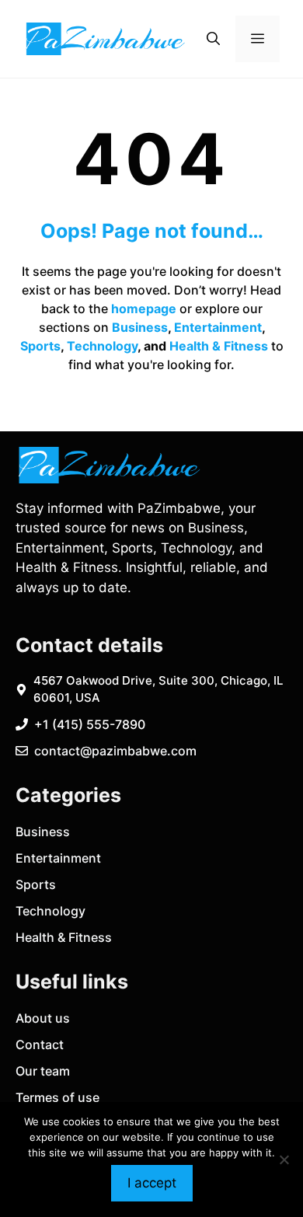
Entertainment (218, 327)
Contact (40, 1044)
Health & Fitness (218, 346)
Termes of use (57, 1097)
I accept (151, 1183)
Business (140, 327)
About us (43, 1018)
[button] (213, 39)
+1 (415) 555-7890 (89, 724)
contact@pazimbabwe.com (115, 750)
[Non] (283, 1159)
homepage (143, 308)
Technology (102, 346)
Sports (40, 346)
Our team (43, 1071)
